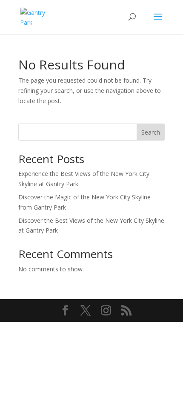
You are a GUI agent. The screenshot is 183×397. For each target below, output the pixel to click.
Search (150, 132)
